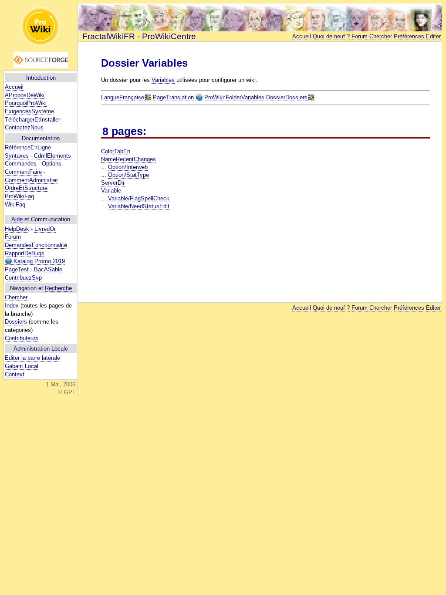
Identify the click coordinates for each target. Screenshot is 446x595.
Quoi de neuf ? (331, 36)
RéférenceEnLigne (28, 147)
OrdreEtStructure (26, 188)
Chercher (16, 297)
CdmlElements (52, 155)
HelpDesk (17, 229)
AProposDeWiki (24, 95)
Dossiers (16, 321)
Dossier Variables (144, 63)
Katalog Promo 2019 (38, 261)
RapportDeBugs (24, 253)
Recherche (58, 288)
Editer (433, 36)
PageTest (17, 269)
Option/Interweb (128, 167)
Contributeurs (21, 338)
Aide (17, 219)
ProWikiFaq (19, 196)
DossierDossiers (286, 97)
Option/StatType (128, 175)
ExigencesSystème (29, 111)
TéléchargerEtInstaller (32, 119)
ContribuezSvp (23, 277)
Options (51, 163)
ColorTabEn (115, 151)
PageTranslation (173, 97)
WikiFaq (15, 204)
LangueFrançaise (122, 97)
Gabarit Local (21, 366)
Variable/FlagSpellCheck (138, 198)
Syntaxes (17, 155)
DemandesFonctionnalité (36, 245)
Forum (13, 236)
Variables (163, 80)
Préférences (409, 36)
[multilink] (147, 97)
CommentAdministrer (31, 180)
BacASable (48, 269)
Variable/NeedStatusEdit (138, 206)
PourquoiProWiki (26, 103)
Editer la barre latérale (32, 358)
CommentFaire (23, 172)
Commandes (21, 163)
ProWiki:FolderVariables (233, 97)
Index (12, 305)
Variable (111, 190)
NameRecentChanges (128, 159)
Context (14, 374)
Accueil (14, 87)
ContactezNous (24, 127)
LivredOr (45, 229)
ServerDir (113, 182)
